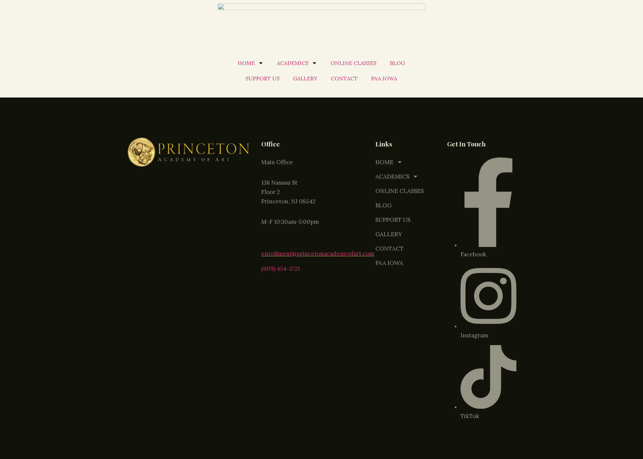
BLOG (397, 63)
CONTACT (344, 78)
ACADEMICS (292, 63)
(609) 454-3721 (280, 268)
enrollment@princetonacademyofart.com (317, 253)
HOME (246, 63)
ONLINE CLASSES (353, 63)
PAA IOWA (384, 78)
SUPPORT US (262, 78)
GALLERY (305, 78)
